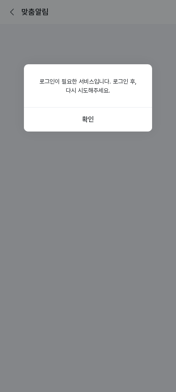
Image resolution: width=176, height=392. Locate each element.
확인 (88, 119)
